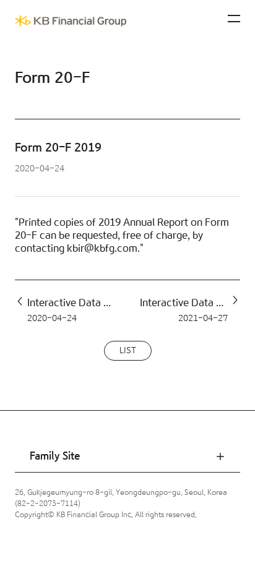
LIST (127, 350)
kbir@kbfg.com (102, 248)
